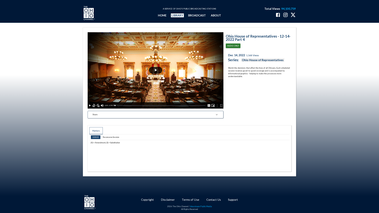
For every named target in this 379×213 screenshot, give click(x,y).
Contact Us (213, 199)
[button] (155, 114)
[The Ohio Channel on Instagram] (285, 15)
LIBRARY (177, 15)
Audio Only (233, 46)
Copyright (147, 199)
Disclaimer (168, 199)
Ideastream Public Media (201, 206)
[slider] (160, 105)
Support (233, 199)
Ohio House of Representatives (263, 60)
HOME (162, 15)
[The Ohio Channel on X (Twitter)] (293, 15)
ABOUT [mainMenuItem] (216, 15)
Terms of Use (190, 199)
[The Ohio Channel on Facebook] (278, 15)
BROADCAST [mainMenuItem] (197, 15)
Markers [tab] (96, 130)
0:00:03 (96, 137)
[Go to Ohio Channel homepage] (89, 13)
